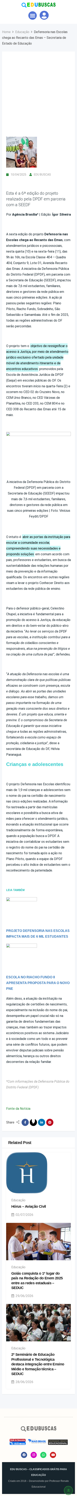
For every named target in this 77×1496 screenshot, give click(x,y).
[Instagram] (34, 1455)
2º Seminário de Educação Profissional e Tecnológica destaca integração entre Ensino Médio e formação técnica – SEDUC (37, 1364)
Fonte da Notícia (18, 1109)
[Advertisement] (38, 96)
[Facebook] (24, 1455)
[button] (32, 15)
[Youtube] (53, 1455)
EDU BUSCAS (42, 174)
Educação (18, 1200)
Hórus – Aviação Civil (28, 1206)
